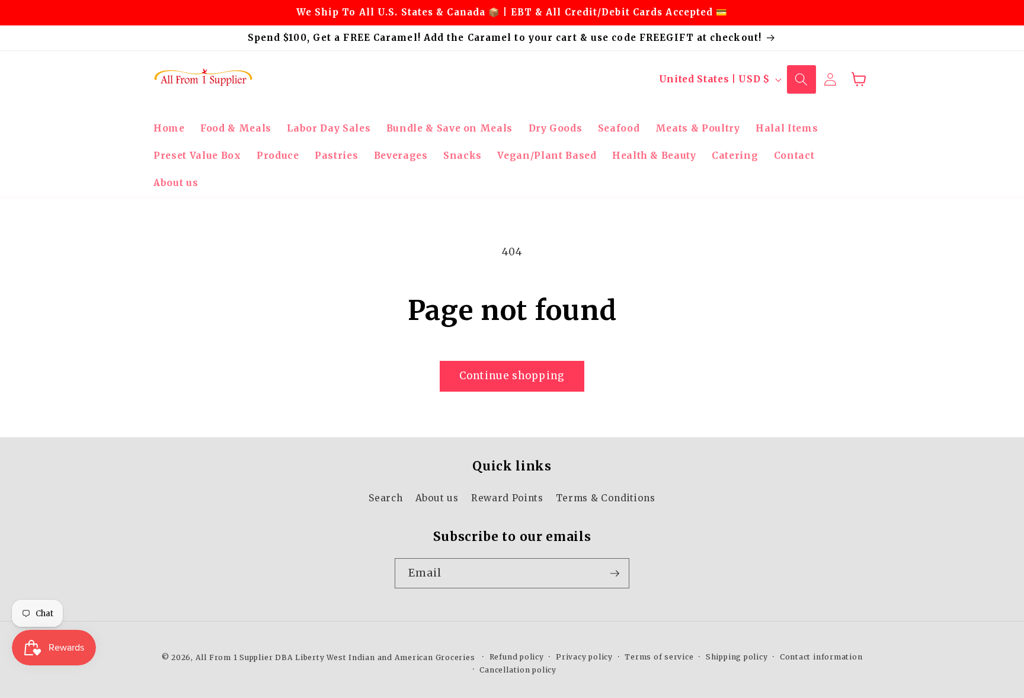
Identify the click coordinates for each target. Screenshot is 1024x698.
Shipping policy (737, 657)
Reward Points (507, 498)
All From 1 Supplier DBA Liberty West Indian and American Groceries (335, 657)
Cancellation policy (517, 669)
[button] (801, 79)
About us (437, 498)
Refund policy (516, 657)
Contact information (821, 657)
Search (385, 498)
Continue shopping (512, 376)
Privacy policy (584, 657)
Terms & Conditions (605, 498)
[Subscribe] (614, 573)
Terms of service (659, 657)
